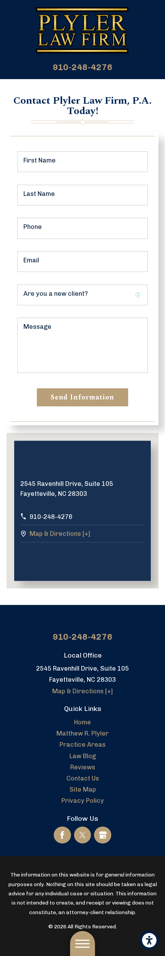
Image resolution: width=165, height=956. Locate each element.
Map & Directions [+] (60, 533)
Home (82, 722)
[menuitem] (82, 722)
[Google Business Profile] (102, 835)
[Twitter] (82, 835)
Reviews (82, 767)
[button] (149, 940)
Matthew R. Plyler (82, 733)
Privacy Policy (82, 800)
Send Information (82, 397)
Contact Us (82, 778)
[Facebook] (62, 835)
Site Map (82, 789)
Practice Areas (82, 744)
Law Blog (82, 756)
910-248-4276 (83, 67)
